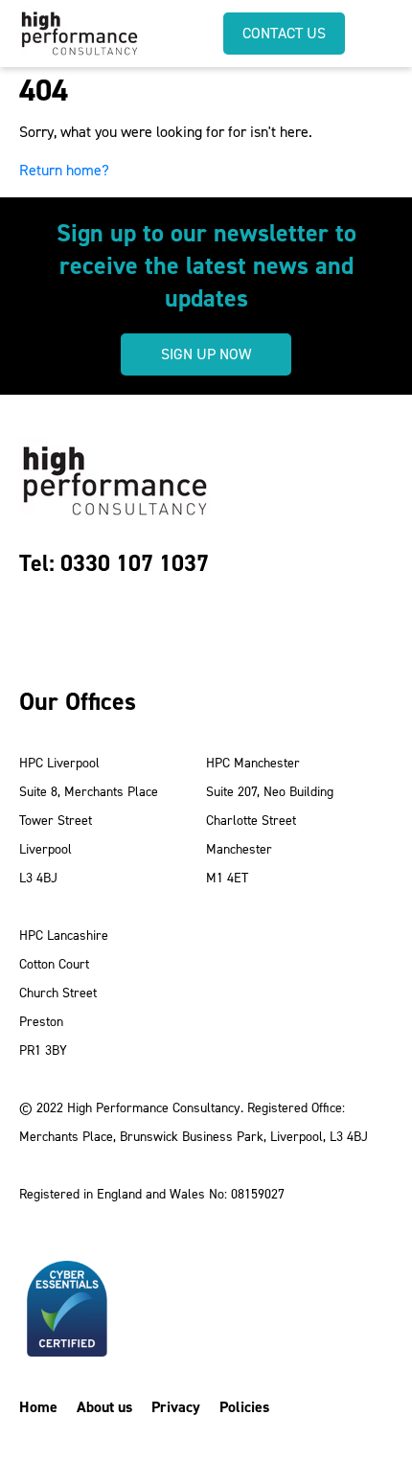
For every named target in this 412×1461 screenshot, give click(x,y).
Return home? (64, 170)
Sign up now (206, 354)
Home (38, 1407)
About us (104, 1407)
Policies (244, 1407)
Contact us (284, 33)
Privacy (175, 1407)
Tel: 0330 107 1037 (114, 563)
